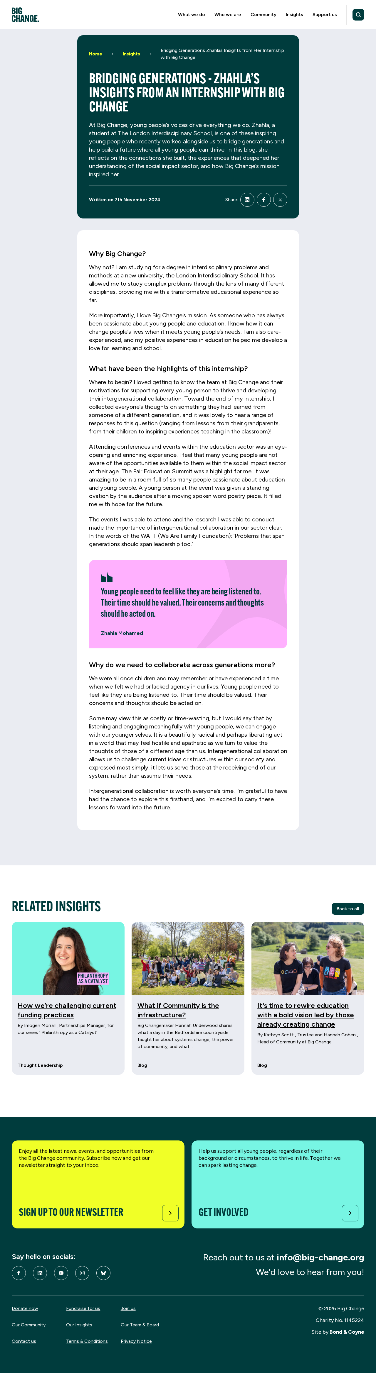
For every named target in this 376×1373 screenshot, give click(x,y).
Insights (294, 14)
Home (95, 54)
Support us (325, 14)
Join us (128, 1308)
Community (263, 14)
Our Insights (79, 1325)
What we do (191, 14)
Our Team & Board (140, 1325)
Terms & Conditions (87, 1341)
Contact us (24, 1341)
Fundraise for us (83, 1308)
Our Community (29, 1325)
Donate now (25, 1308)
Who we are (227, 14)
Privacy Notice (136, 1341)
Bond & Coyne (347, 1332)
